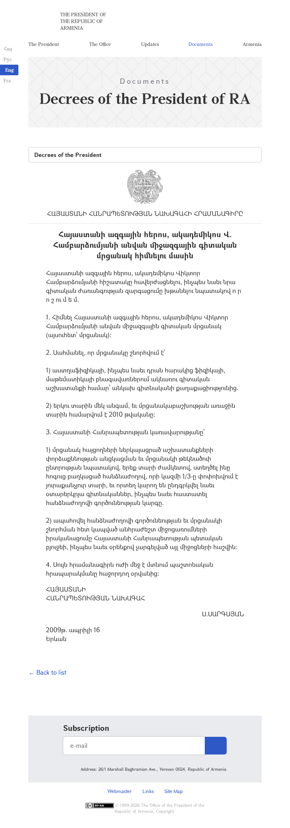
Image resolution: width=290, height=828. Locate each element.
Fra (7, 80)
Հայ (8, 48)
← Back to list (47, 672)
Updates (150, 44)
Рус (8, 59)
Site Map (173, 791)
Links (148, 791)
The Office (100, 44)
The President (43, 44)
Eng (9, 69)
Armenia (252, 44)
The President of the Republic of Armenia (83, 21)
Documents (200, 44)
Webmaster (120, 791)
